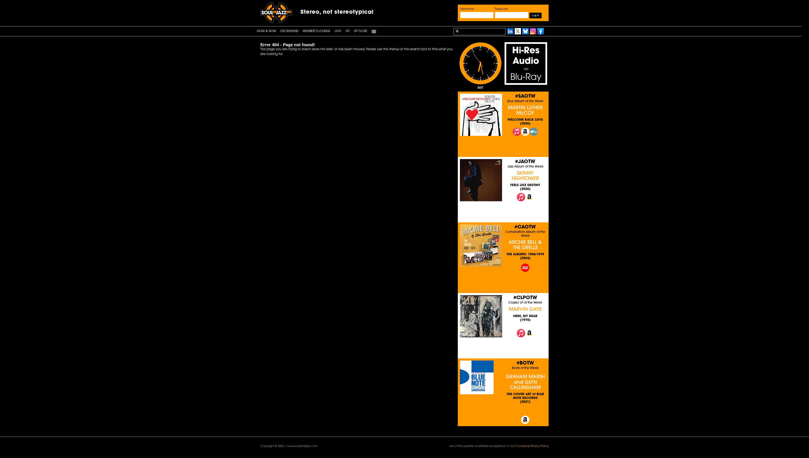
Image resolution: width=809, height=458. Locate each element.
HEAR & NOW (266, 31)
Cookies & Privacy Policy (532, 446)
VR (348, 31)
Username (467, 9)
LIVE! (338, 31)
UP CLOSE (360, 31)
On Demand (289, 31)
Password (501, 9)
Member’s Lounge (317, 31)
